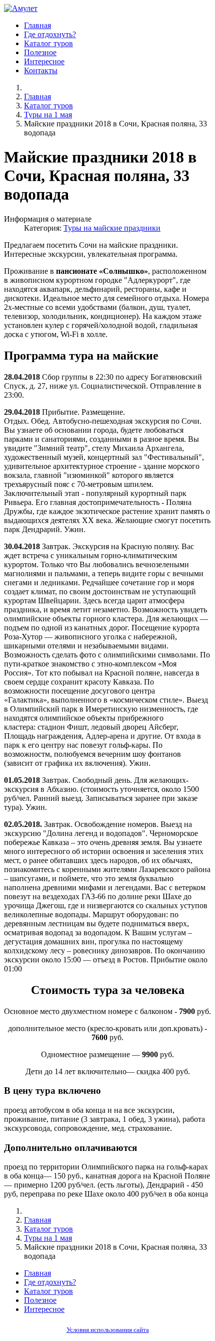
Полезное (40, 52)
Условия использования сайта (107, 1329)
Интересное (44, 61)
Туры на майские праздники (112, 228)
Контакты (41, 70)
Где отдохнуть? (50, 34)
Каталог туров (48, 43)
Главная (37, 25)
